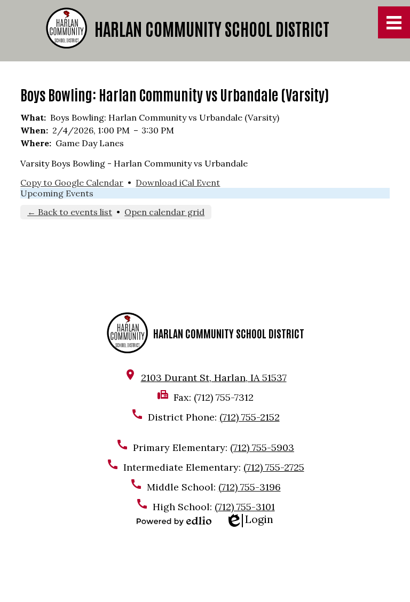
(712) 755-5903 (262, 447)
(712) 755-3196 (249, 487)
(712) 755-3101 (245, 507)
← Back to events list (69, 212)
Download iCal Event (178, 182)
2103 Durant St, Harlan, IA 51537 (214, 377)
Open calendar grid (164, 212)
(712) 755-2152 (249, 417)
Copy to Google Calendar (71, 182)
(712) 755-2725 (273, 467)
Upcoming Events (56, 193)
